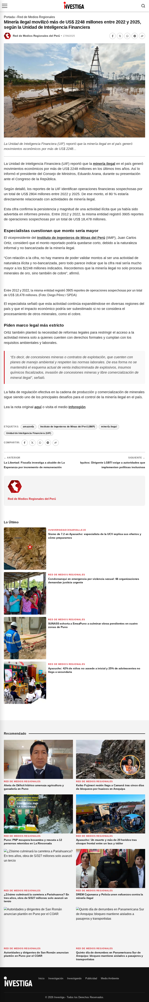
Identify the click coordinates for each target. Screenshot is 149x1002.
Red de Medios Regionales (36, 17)
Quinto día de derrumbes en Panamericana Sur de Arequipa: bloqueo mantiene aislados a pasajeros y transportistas (109, 956)
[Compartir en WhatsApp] (127, 36)
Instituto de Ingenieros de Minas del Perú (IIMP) (67, 426)
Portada (9, 17)
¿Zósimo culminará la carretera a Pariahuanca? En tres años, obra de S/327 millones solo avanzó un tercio (36, 898)
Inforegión (77, 407)
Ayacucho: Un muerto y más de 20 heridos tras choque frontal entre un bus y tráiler (106, 841)
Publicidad (91, 978)
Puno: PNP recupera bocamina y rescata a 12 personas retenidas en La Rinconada (33, 841)
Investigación (55, 978)
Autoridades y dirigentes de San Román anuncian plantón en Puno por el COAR (36, 954)
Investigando (74, 978)
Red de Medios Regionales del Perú (36, 35)
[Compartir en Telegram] (135, 36)
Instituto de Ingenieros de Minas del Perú (71, 238)
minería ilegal (104, 164)
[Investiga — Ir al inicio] (74, 5)
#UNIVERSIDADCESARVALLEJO (67, 530)
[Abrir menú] (4, 6)
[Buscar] (143, 6)
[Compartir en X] (120, 36)
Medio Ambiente (110, 978)
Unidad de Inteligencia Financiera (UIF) (28, 433)
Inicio (41, 978)
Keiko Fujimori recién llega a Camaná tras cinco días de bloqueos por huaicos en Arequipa (110, 787)
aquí (38, 407)
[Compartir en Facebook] (112, 36)
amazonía (28, 426)
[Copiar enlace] (142, 36)
